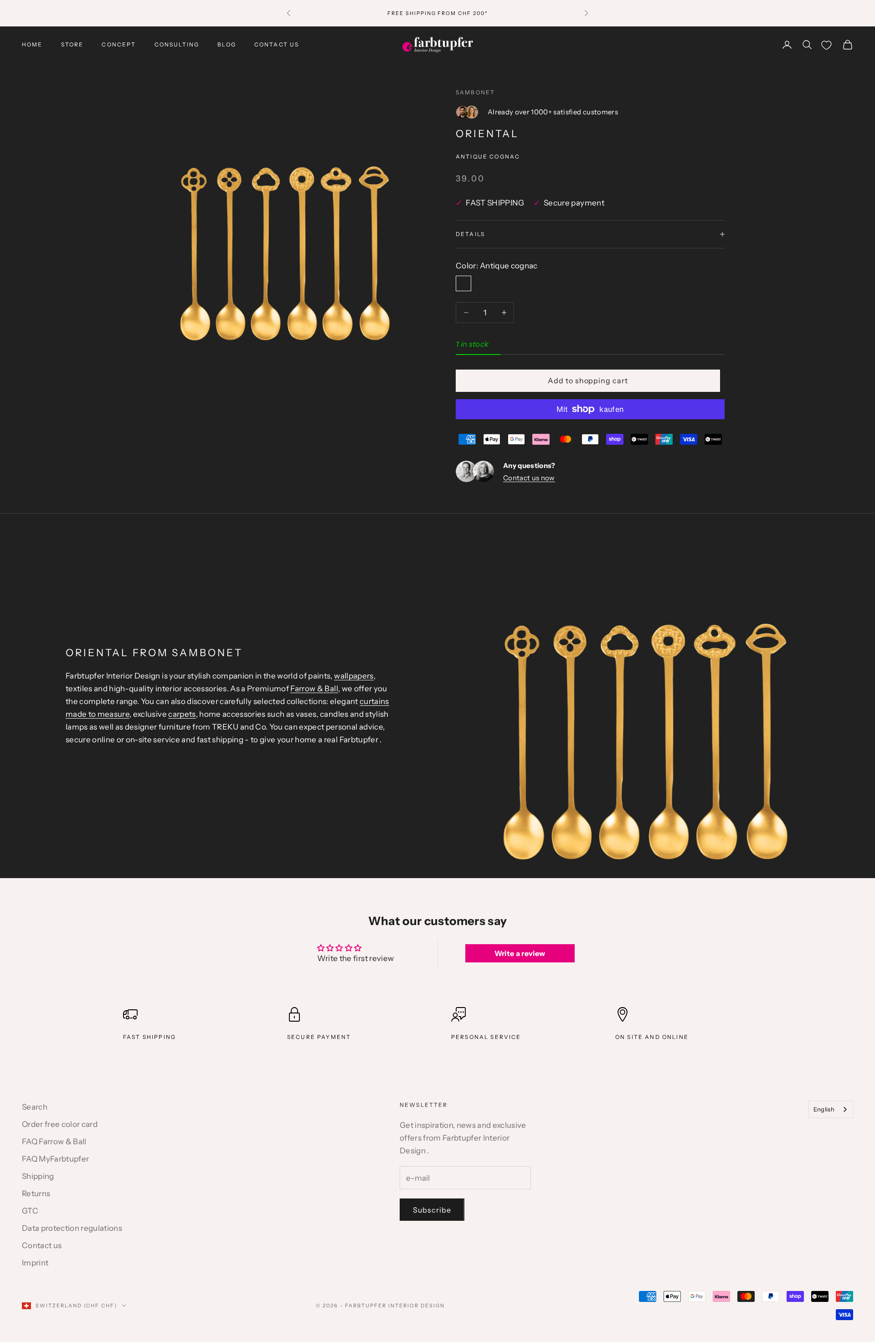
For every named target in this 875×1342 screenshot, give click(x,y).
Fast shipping (149, 1036)
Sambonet (475, 92)
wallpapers (353, 675)
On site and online (652, 1036)
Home (32, 44)
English (823, 1109)
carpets (182, 714)
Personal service (486, 1036)
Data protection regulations (72, 1228)
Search (34, 1106)
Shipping (38, 1176)
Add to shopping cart (588, 380)
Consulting (177, 44)
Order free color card (60, 1124)
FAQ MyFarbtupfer (55, 1158)
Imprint (35, 1262)
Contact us (276, 44)
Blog (226, 44)
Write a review (520, 953)
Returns (36, 1193)
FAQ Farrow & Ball (54, 1141)
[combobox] (830, 1109)
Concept (119, 44)
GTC (30, 1210)
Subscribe (432, 1209)
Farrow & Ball (314, 688)
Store (72, 44)
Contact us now (529, 477)
